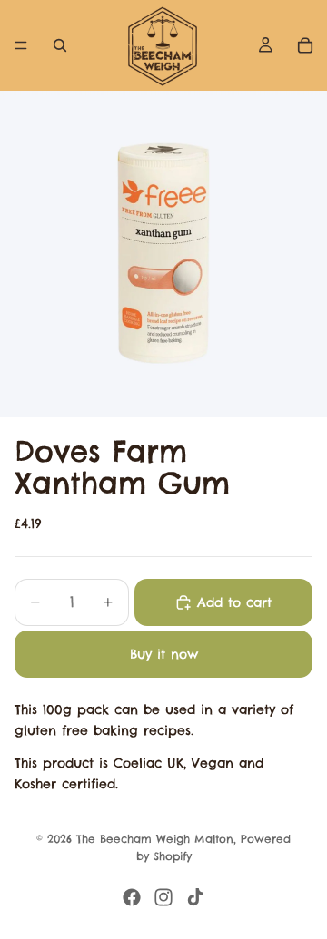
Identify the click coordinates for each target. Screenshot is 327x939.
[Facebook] (132, 897)
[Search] (60, 45)
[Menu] (21, 45)
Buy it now (164, 654)
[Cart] (305, 45)
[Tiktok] (195, 897)
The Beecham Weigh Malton (154, 839)
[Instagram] (163, 897)
